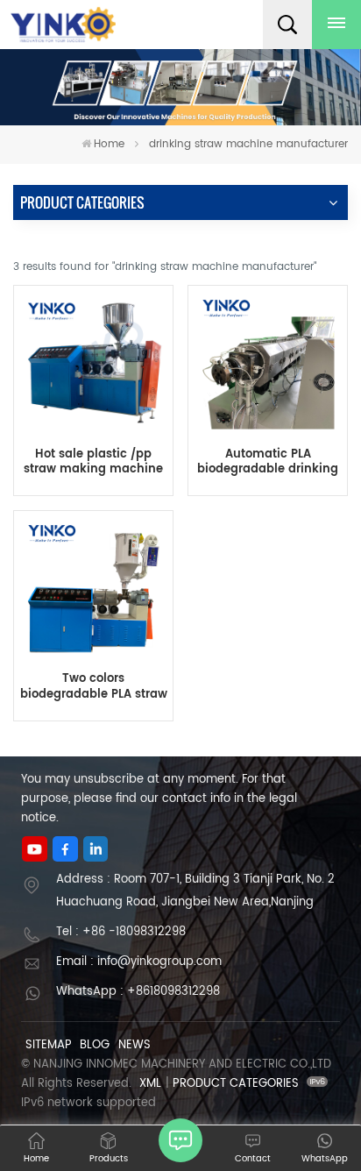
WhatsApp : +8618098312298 (138, 992)
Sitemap (48, 1045)
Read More (267, 568)
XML (150, 1084)
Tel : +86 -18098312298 (121, 932)
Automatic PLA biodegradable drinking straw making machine (267, 462)
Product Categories (236, 1084)
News (134, 1045)
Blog (95, 1045)
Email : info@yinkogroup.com (139, 962)
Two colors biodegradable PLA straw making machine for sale (93, 686)
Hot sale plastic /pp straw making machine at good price (93, 462)
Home (109, 144)
